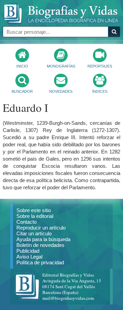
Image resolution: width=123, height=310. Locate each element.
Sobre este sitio (33, 210)
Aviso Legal (29, 257)
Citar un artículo (34, 233)
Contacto (26, 222)
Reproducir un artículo (41, 228)
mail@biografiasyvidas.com (68, 298)
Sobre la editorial (34, 216)
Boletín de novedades (40, 245)
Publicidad (27, 251)
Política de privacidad (40, 262)
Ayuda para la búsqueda (43, 239)
